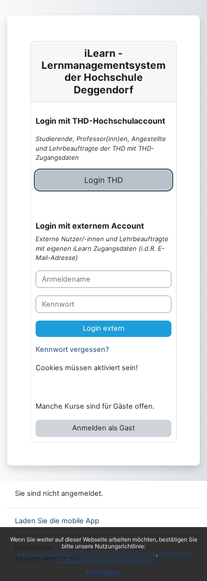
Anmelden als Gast (103, 428)
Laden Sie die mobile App (57, 520)
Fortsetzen (103, 572)
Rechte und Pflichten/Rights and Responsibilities (122, 557)
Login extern (104, 328)
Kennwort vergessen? (72, 349)
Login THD (103, 180)
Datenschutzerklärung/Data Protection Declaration (86, 553)
